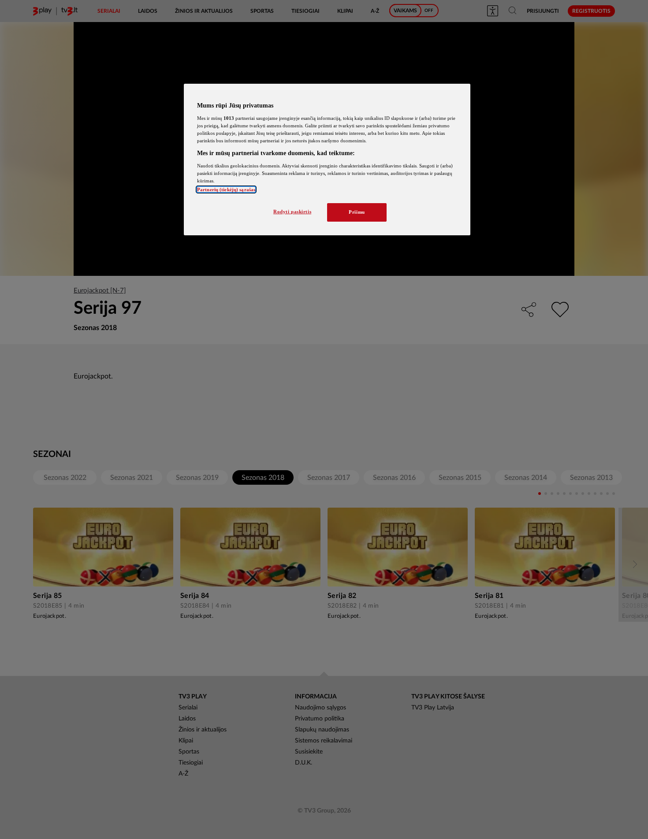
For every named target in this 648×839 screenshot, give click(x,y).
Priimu (357, 212)
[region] (327, 159)
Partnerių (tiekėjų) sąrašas (226, 189)
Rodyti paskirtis (292, 211)
